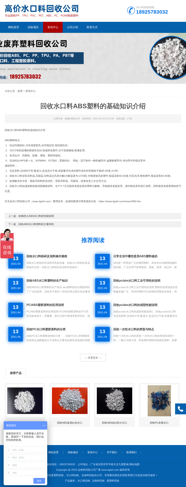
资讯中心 (52, 27)
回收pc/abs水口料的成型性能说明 (135, 304)
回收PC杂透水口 (159, 422)
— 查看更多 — (93, 357)
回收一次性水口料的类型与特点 (133, 329)
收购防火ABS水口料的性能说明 (36, 216)
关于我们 (112, 452)
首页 (20, 91)
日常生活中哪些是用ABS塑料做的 (135, 256)
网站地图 (134, 464)
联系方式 (92, 27)
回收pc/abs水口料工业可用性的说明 (136, 280)
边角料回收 (98, 480)
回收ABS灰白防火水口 (114, 422)
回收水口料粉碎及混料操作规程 (47, 256)
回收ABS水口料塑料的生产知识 (47, 280)
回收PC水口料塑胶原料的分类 (46, 329)
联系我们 (131, 452)
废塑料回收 (113, 480)
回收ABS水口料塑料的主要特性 (36, 224)
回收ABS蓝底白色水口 (69, 422)
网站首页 (13, 27)
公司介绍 (72, 27)
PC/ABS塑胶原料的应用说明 (45, 304)
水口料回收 (84, 480)
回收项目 (33, 27)
